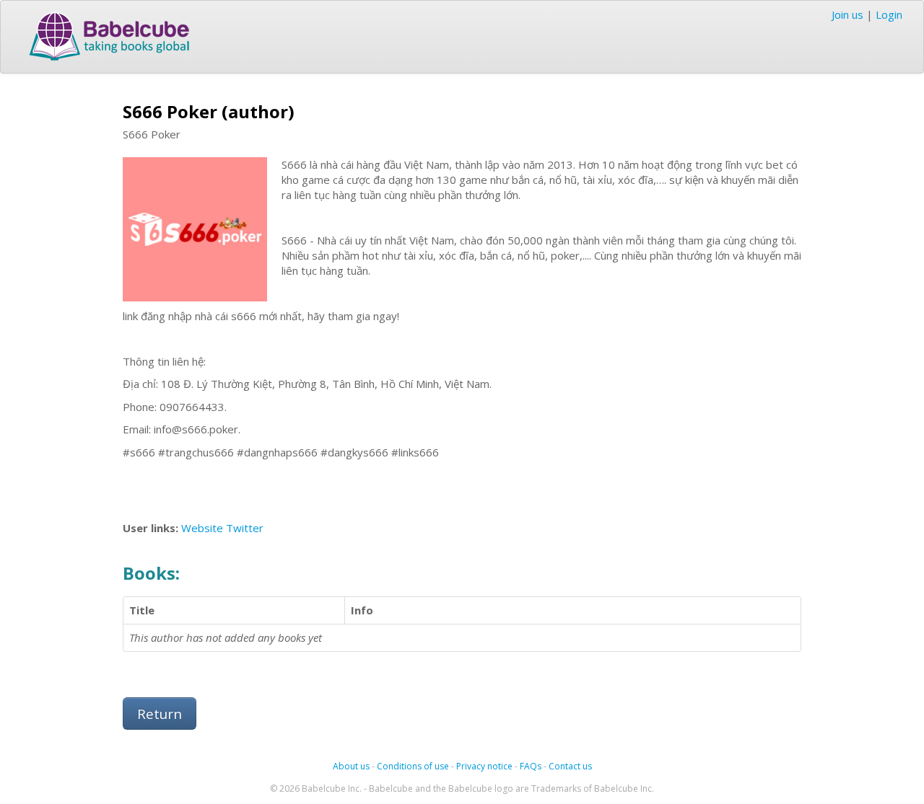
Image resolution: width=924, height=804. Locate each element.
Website (202, 528)
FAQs (530, 766)
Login (889, 14)
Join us (847, 14)
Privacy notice (484, 766)
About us (351, 766)
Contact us (570, 766)
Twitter (244, 528)
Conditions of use (413, 766)
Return (159, 713)
